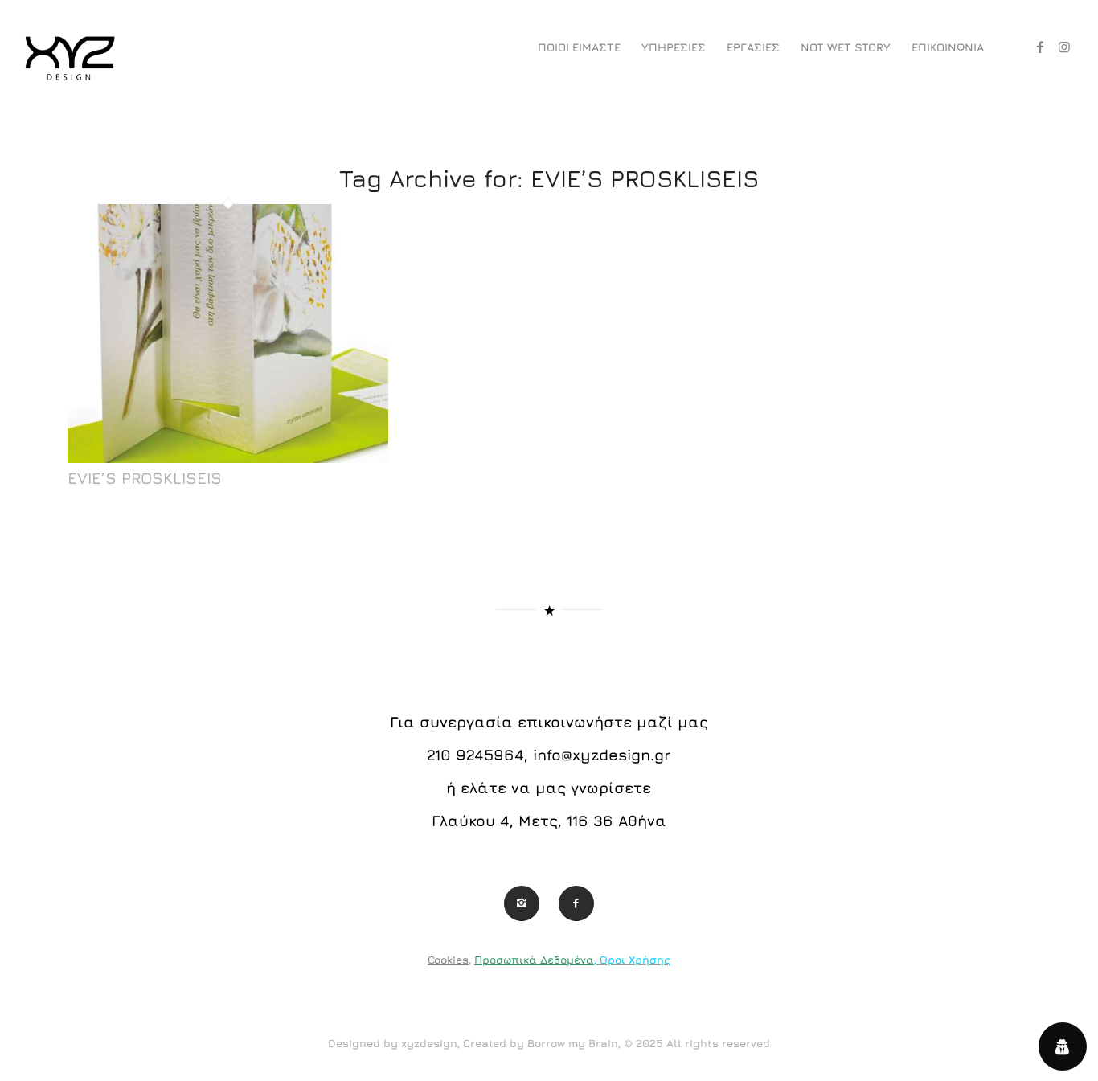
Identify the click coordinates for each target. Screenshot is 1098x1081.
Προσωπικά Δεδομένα (534, 959)
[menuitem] (579, 47)
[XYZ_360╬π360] (69, 47)
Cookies (448, 959)
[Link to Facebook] (1040, 47)
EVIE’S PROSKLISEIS (145, 478)
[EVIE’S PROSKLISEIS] (228, 458)
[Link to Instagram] (1064, 47)
